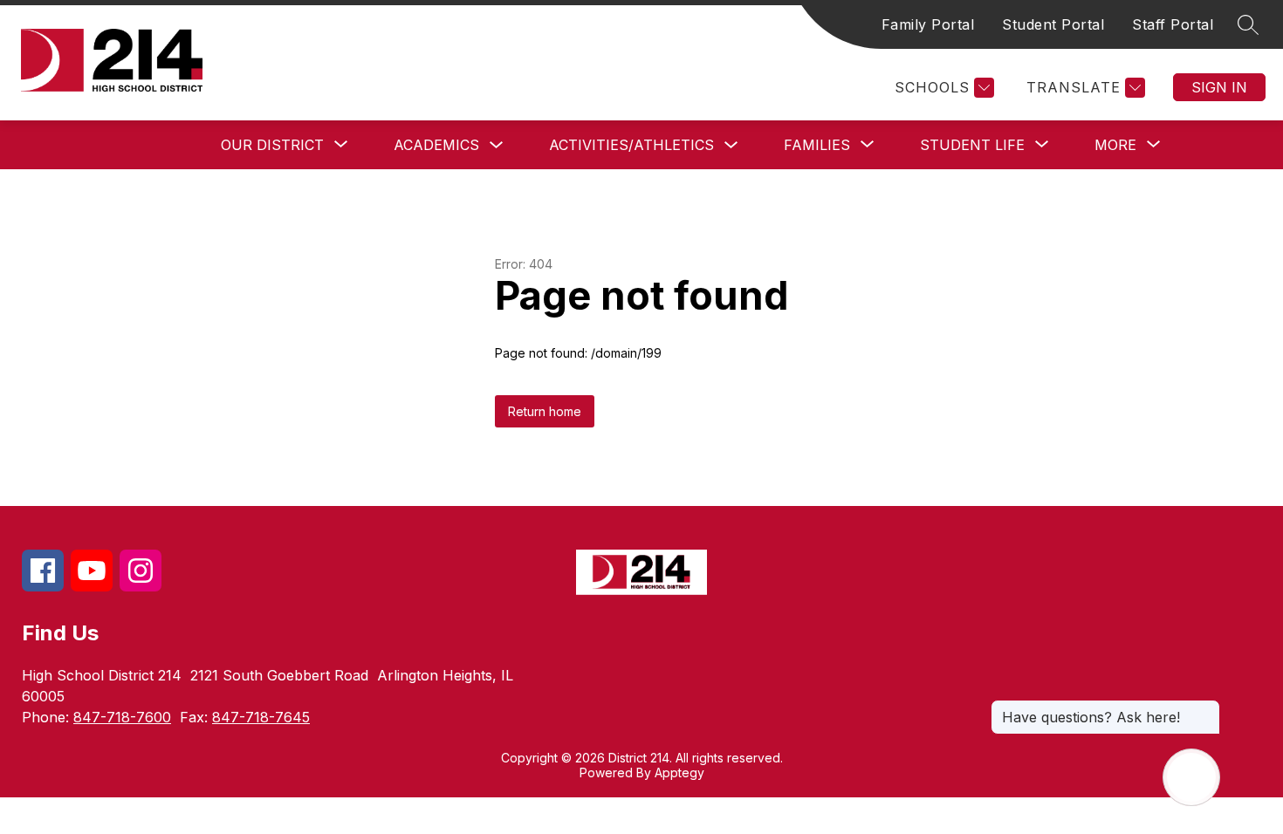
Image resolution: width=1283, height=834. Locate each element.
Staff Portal (1172, 24)
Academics (436, 145)
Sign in (1219, 87)
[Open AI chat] (1191, 777)
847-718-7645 (261, 717)
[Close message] (1206, 708)
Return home (544, 411)
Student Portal (1053, 24)
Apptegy (679, 772)
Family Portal (928, 24)
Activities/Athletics (631, 145)
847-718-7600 (122, 717)
